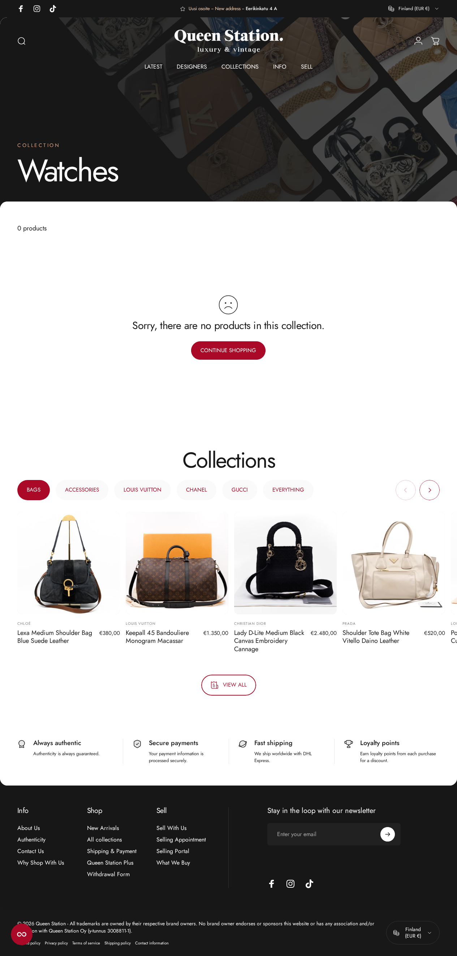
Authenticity (31, 839)
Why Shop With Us (40, 862)
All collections (104, 839)
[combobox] (414, 8)
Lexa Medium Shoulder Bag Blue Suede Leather (54, 637)
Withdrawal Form (108, 874)
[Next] (429, 490)
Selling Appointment (181, 839)
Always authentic (57, 743)
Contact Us (30, 851)
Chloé (24, 623)
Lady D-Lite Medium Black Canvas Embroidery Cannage (269, 641)
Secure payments (173, 743)
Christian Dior (250, 623)
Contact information (152, 943)
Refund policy (28, 943)
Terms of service (86, 943)
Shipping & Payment (112, 851)
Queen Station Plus (110, 862)
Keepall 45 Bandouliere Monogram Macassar (157, 637)
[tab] (33, 490)
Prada (349, 623)
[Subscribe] (387, 834)
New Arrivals (103, 828)
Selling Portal (172, 851)
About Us (28, 828)
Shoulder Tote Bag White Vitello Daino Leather (375, 637)
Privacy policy (56, 943)
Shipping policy (117, 943)
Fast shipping (273, 743)
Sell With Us (171, 828)
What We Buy (173, 862)
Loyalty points (380, 743)
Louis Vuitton (141, 623)
